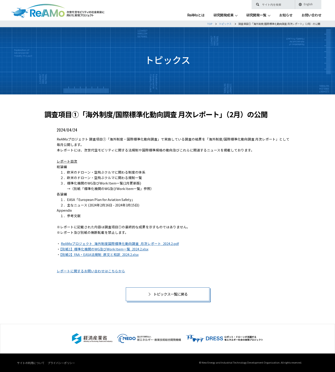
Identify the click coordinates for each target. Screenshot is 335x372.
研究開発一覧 (256, 15)
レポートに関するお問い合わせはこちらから (91, 270)
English (308, 4)
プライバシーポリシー (61, 363)
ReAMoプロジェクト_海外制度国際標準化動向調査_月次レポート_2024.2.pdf (120, 243)
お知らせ (285, 15)
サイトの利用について (30, 363)
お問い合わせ (311, 15)
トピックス (225, 24)
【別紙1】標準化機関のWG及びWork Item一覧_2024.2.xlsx (104, 249)
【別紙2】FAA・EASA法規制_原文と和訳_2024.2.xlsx (99, 254)
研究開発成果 (223, 15)
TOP (209, 24)
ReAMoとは (196, 15)
